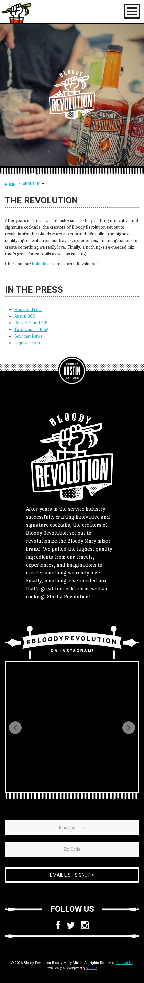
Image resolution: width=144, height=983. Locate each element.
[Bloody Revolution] (72, 371)
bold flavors (43, 263)
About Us (31, 184)
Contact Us (124, 963)
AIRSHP (91, 968)
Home (10, 184)
